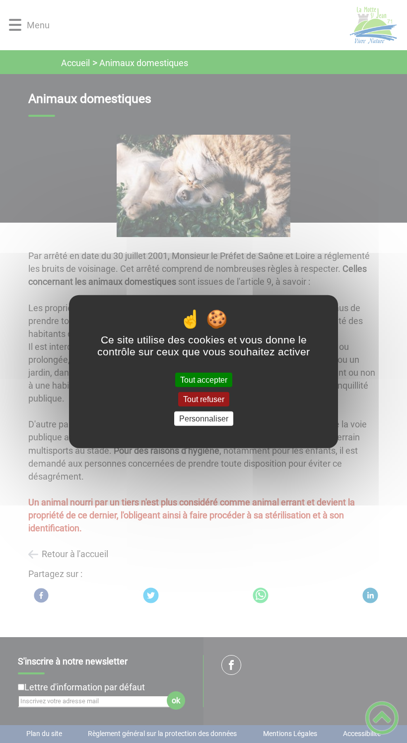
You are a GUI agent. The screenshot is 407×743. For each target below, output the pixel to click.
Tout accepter (203, 379)
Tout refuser (203, 399)
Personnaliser (203, 418)
